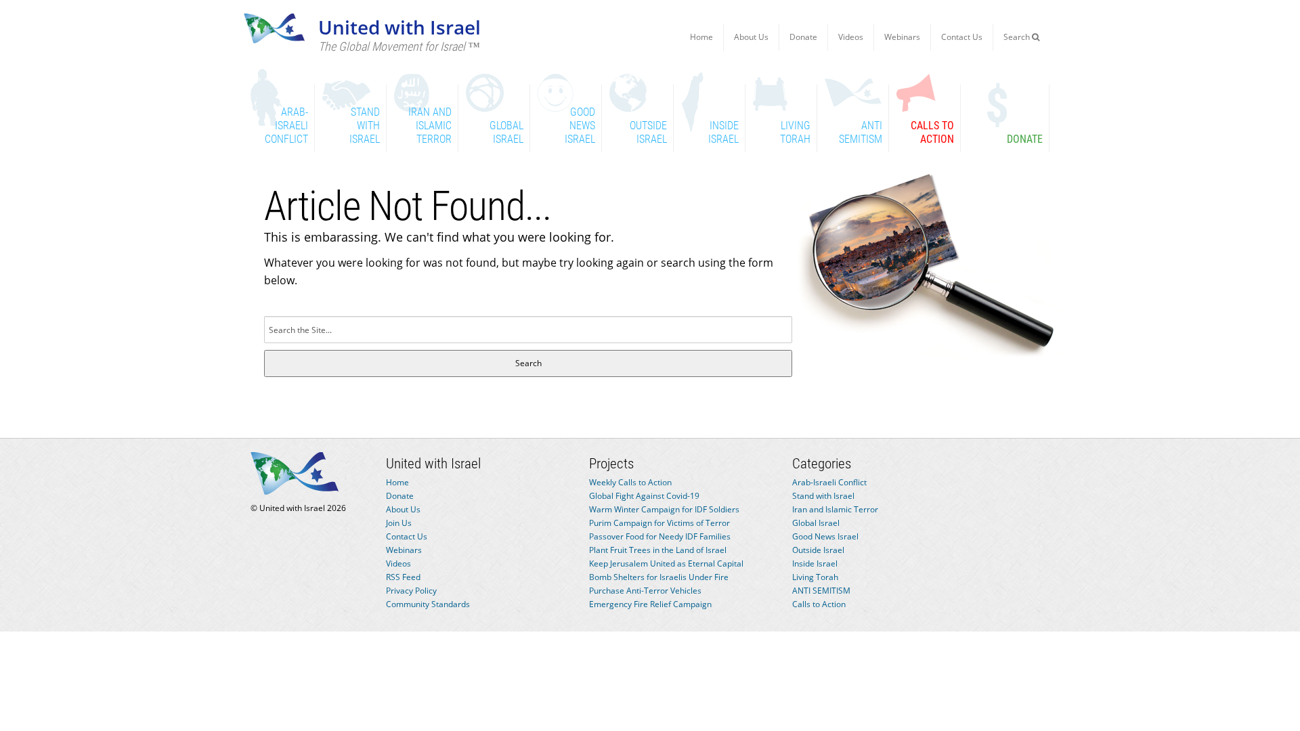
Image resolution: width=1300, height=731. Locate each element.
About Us (751, 37)
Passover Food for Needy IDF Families (660, 536)
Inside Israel (815, 563)
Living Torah (815, 577)
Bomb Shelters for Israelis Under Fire (659, 577)
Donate (803, 37)
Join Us (399, 523)
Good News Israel (825, 536)
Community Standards (428, 604)
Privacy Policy (411, 590)
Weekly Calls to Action (630, 482)
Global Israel (816, 523)
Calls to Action (819, 604)
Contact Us (961, 37)
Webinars (902, 37)
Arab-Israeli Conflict (829, 482)
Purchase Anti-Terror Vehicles (645, 590)
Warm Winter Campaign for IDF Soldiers (664, 509)
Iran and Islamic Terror (835, 509)
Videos (850, 37)
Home (701, 37)
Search (1017, 37)
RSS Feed (403, 577)
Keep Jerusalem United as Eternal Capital (666, 563)
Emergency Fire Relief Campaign (650, 604)
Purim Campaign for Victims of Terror (659, 523)
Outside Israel (818, 550)
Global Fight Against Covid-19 (644, 496)
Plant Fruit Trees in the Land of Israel (658, 550)
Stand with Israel (823, 496)
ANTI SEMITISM (821, 590)
